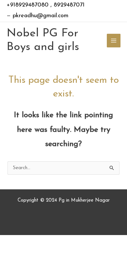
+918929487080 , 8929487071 (46, 5)
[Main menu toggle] (114, 41)
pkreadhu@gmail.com (39, 16)
